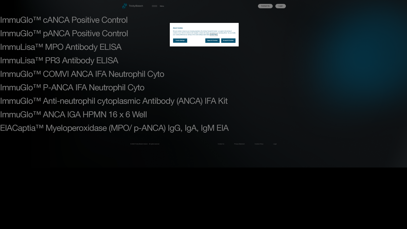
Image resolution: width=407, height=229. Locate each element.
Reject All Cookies (212, 40)
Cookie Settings (180, 40)
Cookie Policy (213, 34)
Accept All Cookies (228, 40)
